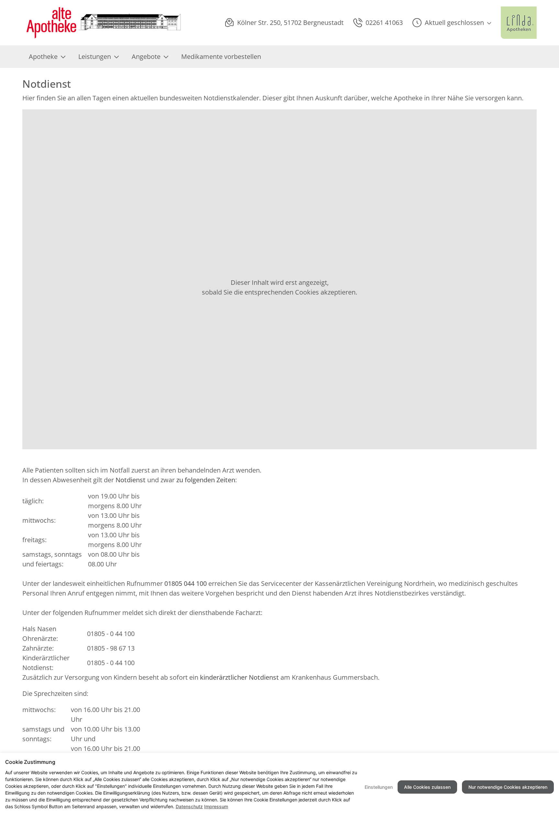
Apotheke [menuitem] (43, 56)
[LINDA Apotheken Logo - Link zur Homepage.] (519, 22)
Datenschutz (189, 806)
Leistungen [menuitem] (94, 56)
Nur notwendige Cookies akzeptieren (507, 787)
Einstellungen (379, 787)
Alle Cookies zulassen (427, 787)
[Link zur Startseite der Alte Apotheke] (102, 22)
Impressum (216, 806)
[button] (451, 23)
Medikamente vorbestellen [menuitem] (221, 56)
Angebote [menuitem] (146, 56)
